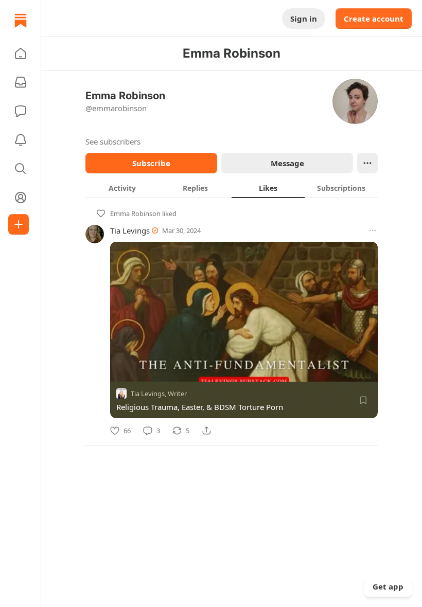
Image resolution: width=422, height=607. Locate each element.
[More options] (372, 230)
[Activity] (20, 140)
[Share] (206, 430)
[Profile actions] (367, 163)
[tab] (122, 187)
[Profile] (20, 197)
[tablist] (231, 187)
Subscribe (151, 163)
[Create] (18, 224)
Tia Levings (130, 230)
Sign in (303, 18)
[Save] (363, 400)
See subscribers (112, 141)
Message (287, 163)
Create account (373, 18)
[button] (20, 53)
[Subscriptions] (20, 82)
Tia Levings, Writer (159, 393)
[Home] (20, 20)
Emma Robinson (135, 213)
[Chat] (20, 111)
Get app (388, 586)
